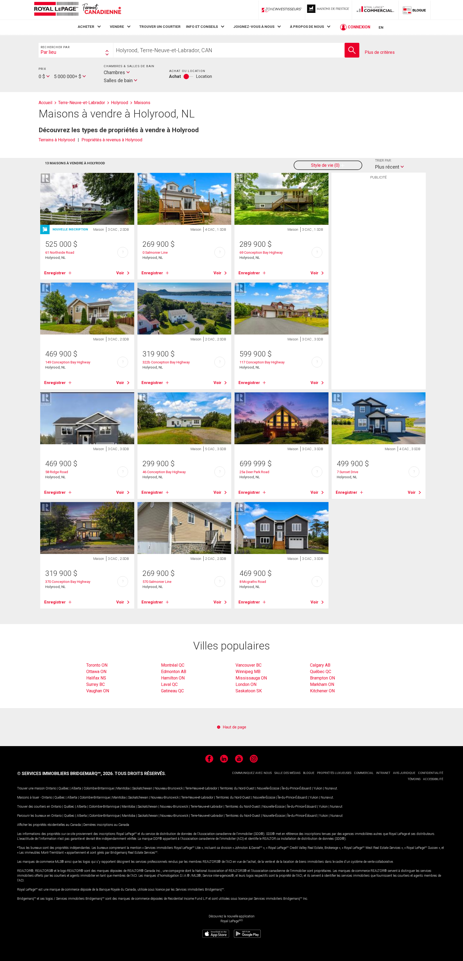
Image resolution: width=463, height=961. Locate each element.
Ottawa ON (96, 671)
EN (381, 27)
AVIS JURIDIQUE (404, 773)
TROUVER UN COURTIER (160, 26)
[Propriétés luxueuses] (328, 10)
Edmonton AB (173, 671)
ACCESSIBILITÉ (433, 779)
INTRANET (383, 773)
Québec (63, 788)
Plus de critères (380, 52)
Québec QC (320, 671)
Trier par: (383, 160)
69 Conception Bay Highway (261, 252)
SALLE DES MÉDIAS (287, 773)
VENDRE (117, 26)
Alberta (76, 788)
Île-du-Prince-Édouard (296, 788)
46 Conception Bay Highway (164, 472)
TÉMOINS (414, 779)
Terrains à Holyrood (57, 139)
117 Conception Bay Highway (262, 362)
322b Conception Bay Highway (166, 362)
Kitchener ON (322, 690)
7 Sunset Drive (347, 472)
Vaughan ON (97, 690)
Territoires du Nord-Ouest (237, 788)
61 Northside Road (59, 252)
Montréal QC (172, 665)
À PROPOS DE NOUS (307, 26)
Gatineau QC (172, 690)
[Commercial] (375, 9)
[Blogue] (414, 9)
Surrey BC (95, 684)
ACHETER (86, 26)
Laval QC (169, 684)
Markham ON (322, 684)
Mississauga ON (251, 678)
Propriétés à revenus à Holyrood (111, 139)
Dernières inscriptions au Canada (106, 825)
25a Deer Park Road (254, 472)
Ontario (51, 788)
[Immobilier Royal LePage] (77, 10)
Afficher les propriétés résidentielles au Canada (49, 825)
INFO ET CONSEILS (202, 26)
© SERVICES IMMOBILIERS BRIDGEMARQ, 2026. (65, 773)
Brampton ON (322, 678)
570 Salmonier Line (157, 582)
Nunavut (331, 788)
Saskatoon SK (249, 690)
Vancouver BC (249, 665)
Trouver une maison (31, 788)
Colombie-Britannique (99, 788)
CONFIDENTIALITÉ (430, 773)
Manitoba (123, 788)
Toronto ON (96, 665)
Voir (120, 273)
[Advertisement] (378, 265)
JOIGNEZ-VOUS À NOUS (253, 26)
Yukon (317, 788)
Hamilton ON (173, 678)
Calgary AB (320, 665)
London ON (246, 684)
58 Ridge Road (56, 472)
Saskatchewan (142, 788)
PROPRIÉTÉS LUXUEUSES (334, 773)
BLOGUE (308, 773)
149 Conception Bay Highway (67, 362)
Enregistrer (55, 273)
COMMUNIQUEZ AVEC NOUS (252, 773)
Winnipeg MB (248, 671)
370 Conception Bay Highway (67, 582)
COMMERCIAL (364, 773)
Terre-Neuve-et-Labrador (201, 788)
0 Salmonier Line (155, 252)
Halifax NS (96, 678)
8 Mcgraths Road (253, 582)
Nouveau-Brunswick (169, 788)
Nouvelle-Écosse (268, 788)
